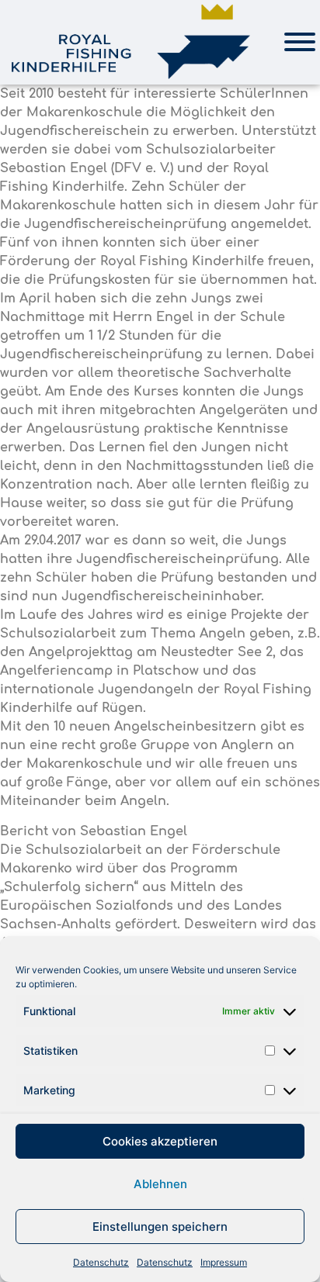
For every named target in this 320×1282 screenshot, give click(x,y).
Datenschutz (101, 1262)
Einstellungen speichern (160, 1226)
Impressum (223, 1262)
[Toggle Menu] (299, 42)
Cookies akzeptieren (160, 1141)
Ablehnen (160, 1184)
